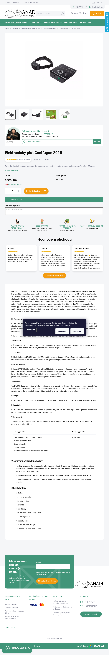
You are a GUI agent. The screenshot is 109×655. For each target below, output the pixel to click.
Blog (25, 2)
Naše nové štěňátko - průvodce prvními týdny (61, 602)
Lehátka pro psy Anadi (54, 638)
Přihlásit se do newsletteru (47, 581)
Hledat (62, 13)
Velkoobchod (34, 2)
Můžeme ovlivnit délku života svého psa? (62, 608)
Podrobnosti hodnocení (23, 159)
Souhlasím (77, 331)
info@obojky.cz (90, 602)
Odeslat (97, 141)
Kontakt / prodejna (11, 604)
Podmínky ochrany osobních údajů (14, 612)
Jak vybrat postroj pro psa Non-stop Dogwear (61, 614)
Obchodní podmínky (11, 607)
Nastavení (31, 330)
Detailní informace (11, 170)
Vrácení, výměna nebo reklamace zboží (12, 617)
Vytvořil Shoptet (82, 646)
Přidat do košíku (33, 191)
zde (68, 325)
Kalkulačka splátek (15, 184)
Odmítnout (62, 331)
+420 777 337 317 (91, 606)
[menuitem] (17, 22)
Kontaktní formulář (91, 614)
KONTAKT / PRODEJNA (12, 2)
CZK (97, 3)
